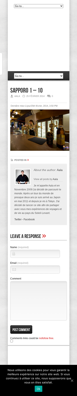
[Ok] (72, 380)
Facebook (29, 219)
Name (19, 247)
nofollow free (46, 338)
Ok (38, 388)
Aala (60, 170)
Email (19, 263)
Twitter (18, 219)
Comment (15, 278)
